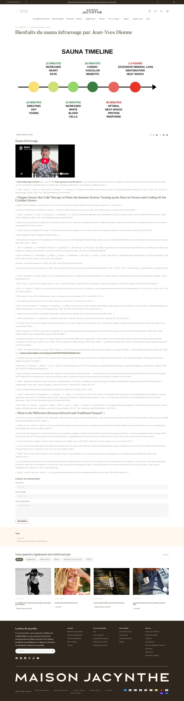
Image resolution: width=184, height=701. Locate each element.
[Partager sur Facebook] (157, 135)
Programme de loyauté (100, 638)
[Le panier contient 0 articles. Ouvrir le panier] (167, 11)
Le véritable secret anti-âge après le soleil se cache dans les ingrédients (33, 603)
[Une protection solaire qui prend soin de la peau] (111, 581)
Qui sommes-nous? (125, 631)
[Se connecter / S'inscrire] (149, 11)
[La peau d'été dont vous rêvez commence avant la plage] (151, 581)
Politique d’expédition (75, 693)
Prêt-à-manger (114, 19)
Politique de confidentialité (42, 690)
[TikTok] (33, 658)
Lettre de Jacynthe (125, 638)
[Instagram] (29, 658)
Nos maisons (123, 635)
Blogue (126, 19)
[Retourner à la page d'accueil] (92, 677)
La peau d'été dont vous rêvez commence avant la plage (149, 603)
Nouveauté (70, 19)
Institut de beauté (151, 635)
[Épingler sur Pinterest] (164, 135)
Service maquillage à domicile (155, 645)
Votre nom (19, 483)
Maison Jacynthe (26, 691)
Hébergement (149, 642)
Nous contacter (98, 635)
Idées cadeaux (72, 642)
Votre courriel (20, 492)
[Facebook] (16, 658)
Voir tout (166, 554)
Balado (121, 642)
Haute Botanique (58, 19)
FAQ (94, 631)
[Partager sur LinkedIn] (167, 135)
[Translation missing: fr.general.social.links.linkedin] (25, 658)
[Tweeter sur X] (160, 135)
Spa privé (148, 638)
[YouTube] (38, 658)
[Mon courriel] (53, 651)
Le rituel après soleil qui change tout (66, 603)
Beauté (79, 19)
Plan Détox (148, 648)
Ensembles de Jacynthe (41, 19)
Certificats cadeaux (152, 655)
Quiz (148, 19)
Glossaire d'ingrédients (75, 635)
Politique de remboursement (61, 690)
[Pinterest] (21, 658)
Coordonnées (109, 690)
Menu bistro (149, 652)
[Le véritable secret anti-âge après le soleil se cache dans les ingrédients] (33, 581)
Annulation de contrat (100, 645)
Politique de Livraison (100, 642)
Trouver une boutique (152, 631)
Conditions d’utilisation (79, 690)
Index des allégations (74, 638)
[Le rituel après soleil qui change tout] (72, 581)
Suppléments (90, 19)
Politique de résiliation (95, 690)
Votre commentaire (22, 501)
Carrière (70, 645)
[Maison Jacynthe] (92, 11)
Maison (101, 19)
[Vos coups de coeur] (155, 11)
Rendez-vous (137, 19)
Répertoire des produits (75, 631)
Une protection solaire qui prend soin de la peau (109, 603)
